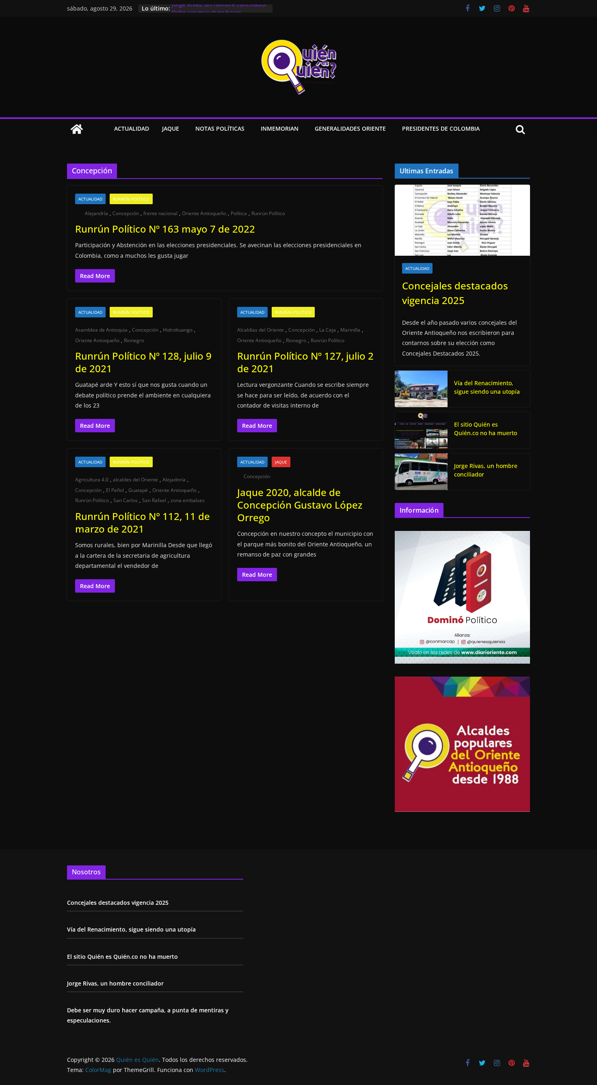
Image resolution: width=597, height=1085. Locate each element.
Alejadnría (174, 479)
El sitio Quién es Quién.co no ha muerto (485, 429)
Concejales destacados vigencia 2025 (455, 293)
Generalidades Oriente (350, 128)
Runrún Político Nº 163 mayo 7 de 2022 (165, 228)
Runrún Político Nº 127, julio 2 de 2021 (305, 362)
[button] (180, 129)
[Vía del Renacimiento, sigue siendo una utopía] (421, 389)
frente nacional (160, 213)
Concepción (125, 213)
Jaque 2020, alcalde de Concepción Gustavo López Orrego (299, 504)
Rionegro (134, 340)
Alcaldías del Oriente (260, 329)
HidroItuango (178, 329)
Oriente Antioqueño (204, 213)
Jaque (170, 128)
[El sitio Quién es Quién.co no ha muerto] (421, 430)
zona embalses (188, 500)
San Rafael (154, 500)
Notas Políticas (219, 128)
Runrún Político (131, 199)
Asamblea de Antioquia (101, 329)
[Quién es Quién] (77, 129)
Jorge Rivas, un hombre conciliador (219, 8)
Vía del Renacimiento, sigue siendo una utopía (487, 387)
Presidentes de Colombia (441, 128)
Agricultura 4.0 (91, 479)
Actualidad (131, 128)
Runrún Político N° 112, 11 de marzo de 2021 (142, 522)
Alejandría (96, 213)
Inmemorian (279, 128)
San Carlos (125, 500)
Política (239, 213)
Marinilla (350, 329)
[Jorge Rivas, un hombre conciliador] (421, 471)
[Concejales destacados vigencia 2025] (462, 220)
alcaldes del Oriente (135, 479)
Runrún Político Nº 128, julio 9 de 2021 (143, 362)
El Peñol (115, 490)
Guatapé (138, 490)
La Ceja (327, 329)
